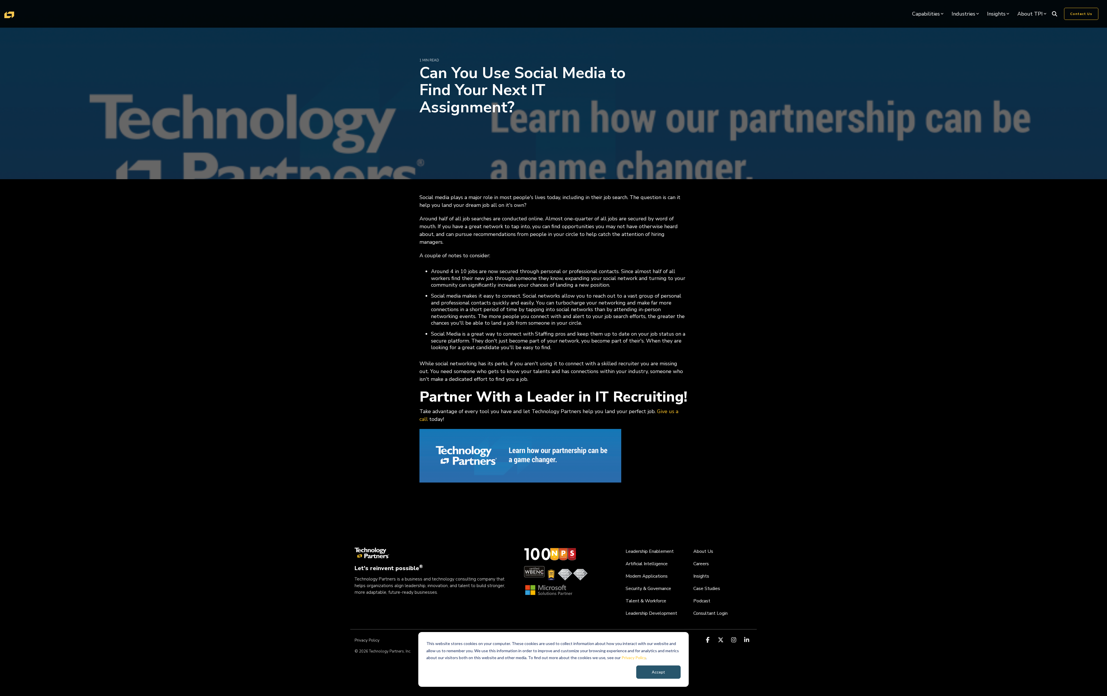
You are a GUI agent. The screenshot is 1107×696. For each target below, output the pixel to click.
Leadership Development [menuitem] (651, 613)
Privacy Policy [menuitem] (367, 640)
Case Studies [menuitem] (706, 588)
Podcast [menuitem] (701, 601)
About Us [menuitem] (703, 551)
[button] (708, 640)
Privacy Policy (634, 657)
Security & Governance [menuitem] (648, 588)
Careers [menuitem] (701, 564)
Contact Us (1081, 14)
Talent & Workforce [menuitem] (646, 601)
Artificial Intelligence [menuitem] (647, 564)
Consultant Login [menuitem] (710, 613)
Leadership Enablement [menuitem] (650, 551)
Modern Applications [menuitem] (647, 576)
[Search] (1054, 14)
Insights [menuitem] (701, 576)
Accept (658, 671)
